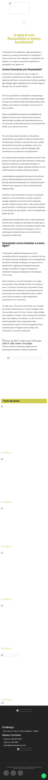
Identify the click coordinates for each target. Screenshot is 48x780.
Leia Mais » (6, 452)
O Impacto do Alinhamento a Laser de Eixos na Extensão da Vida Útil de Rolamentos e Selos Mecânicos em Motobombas (24, 643)
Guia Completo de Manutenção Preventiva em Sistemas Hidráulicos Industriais (20, 542)
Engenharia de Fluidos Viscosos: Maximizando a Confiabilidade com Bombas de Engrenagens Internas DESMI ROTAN (23, 694)
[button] (24, 22)
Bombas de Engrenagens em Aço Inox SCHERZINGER (22, 449)
